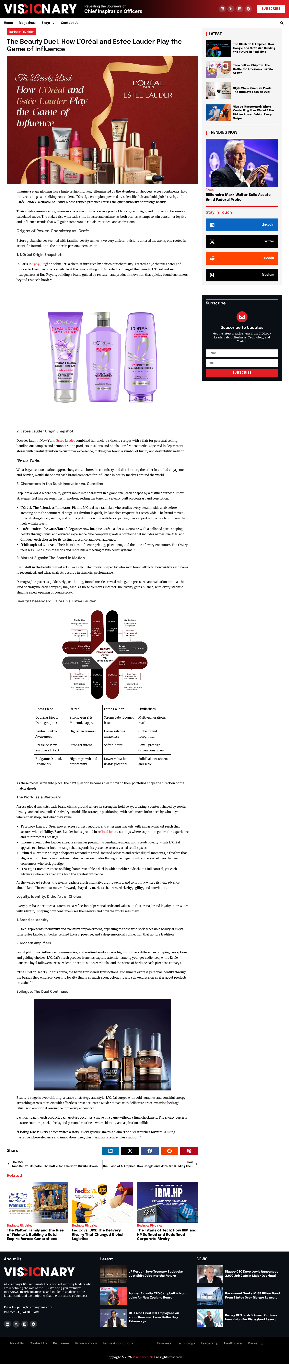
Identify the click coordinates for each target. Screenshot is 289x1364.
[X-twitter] (231, 8)
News (210, 189)
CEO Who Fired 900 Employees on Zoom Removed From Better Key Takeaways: (154, 1317)
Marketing (255, 1343)
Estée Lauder (65, 440)
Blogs (45, 23)
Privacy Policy (86, 1343)
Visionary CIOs (143, 1357)
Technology (186, 1343)
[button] (282, 23)
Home (8, 23)
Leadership (209, 1343)
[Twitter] (212, 241)
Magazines (27, 23)
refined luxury (108, 832)
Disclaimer (61, 1343)
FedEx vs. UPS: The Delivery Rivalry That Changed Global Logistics (97, 1235)
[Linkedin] (222, 8)
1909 (36, 264)
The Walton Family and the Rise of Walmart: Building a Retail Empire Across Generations (35, 1235)
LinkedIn (267, 224)
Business (164, 1343)
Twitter (268, 241)
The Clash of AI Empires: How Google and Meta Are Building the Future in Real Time (254, 48)
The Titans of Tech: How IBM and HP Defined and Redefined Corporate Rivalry (166, 1235)
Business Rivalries (21, 32)
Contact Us (69, 23)
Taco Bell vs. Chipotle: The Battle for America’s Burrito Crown (253, 69)
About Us (17, 1343)
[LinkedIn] (212, 224)
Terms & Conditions (118, 1343)
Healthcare (233, 1343)
